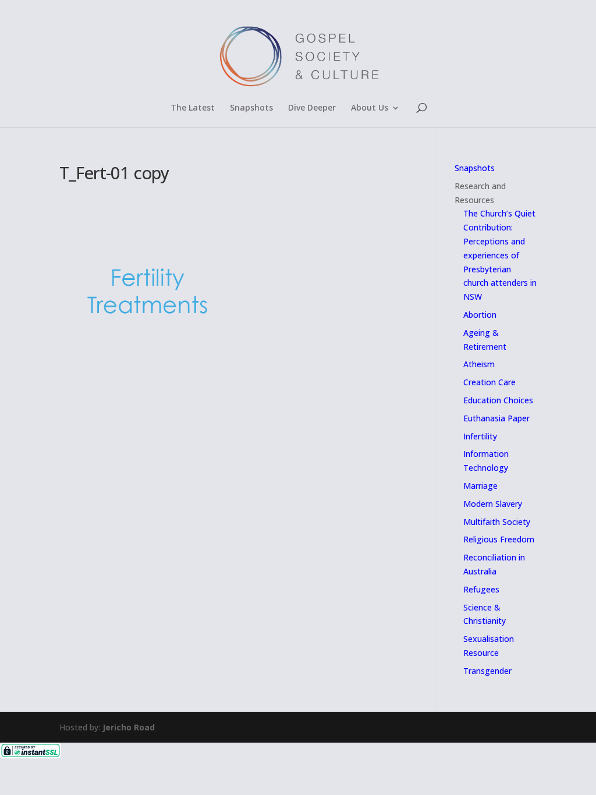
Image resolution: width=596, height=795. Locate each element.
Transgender (487, 670)
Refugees (481, 589)
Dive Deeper (312, 108)
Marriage (480, 485)
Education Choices (498, 400)
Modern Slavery (492, 503)
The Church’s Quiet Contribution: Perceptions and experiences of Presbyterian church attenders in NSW (500, 255)
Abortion (479, 314)
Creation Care (489, 382)
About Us (369, 108)
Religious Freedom (498, 539)
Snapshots (251, 108)
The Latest (193, 108)
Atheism (479, 364)
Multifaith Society (496, 521)
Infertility (480, 436)
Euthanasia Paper (496, 418)
